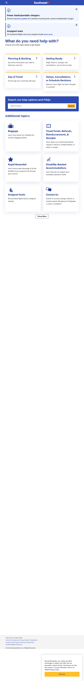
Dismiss (62, 674)
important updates (20, 19)
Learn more (48, 34)
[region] (62, 668)
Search (71, 106)
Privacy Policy (54, 669)
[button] (6, 2)
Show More (42, 216)
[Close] (76, 9)
